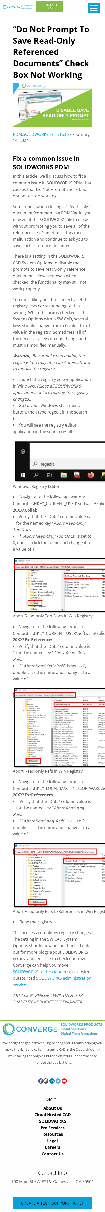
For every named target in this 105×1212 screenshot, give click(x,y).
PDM (17, 134)
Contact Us (53, 1154)
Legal (52, 1141)
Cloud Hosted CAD (52, 1114)
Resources (52, 1134)
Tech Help (59, 134)
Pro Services (53, 1128)
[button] (94, 8)
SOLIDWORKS (36, 134)
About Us (52, 1108)
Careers (52, 1147)
